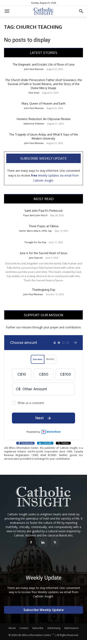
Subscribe (38, 628)
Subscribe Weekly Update (43, 158)
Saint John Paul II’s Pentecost (43, 210)
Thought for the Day (35, 242)
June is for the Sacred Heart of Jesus (43, 253)
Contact (23, 628)
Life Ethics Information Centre (34, 635)
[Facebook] (31, 542)
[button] (6, 11)
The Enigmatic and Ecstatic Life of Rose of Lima (43, 64)
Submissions (71, 628)
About (12, 628)
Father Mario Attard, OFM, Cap (35, 230)
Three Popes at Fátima (43, 226)
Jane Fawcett (36, 257)
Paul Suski (34, 92)
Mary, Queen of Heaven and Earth (44, 103)
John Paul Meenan (34, 69)
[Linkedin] (43, 542)
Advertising (53, 628)
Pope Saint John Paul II (35, 215)
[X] (55, 542)
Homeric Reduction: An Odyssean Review (43, 119)
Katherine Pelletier (34, 123)
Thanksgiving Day (43, 289)
